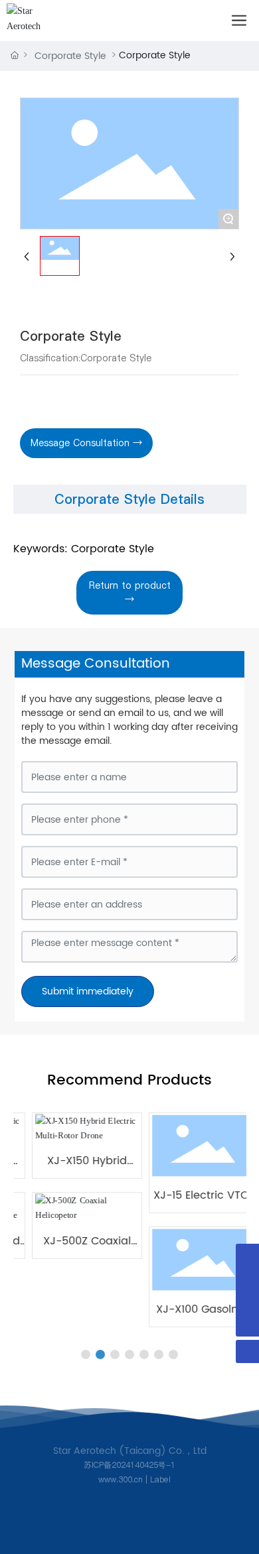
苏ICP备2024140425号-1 (129, 1464)
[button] (85, 1354)
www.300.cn (119, 1479)
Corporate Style (70, 56)
